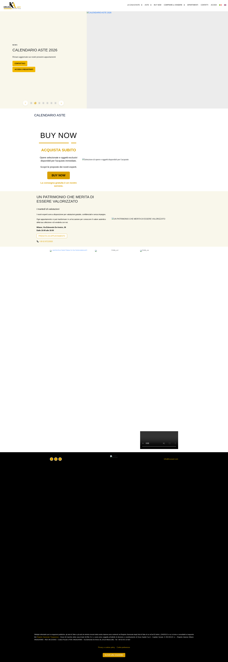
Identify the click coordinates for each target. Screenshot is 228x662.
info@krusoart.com (171, 459)
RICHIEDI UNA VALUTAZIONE (26, 68)
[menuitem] (220, 5)
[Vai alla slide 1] (31, 103)
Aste (147, 5)
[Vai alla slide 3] (39, 103)
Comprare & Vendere (173, 5)
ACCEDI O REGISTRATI (24, 74)
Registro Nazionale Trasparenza (48, 637)
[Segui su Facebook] (51, 459)
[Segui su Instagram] (55, 459)
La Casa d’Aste (133, 5)
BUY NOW (58, 175)
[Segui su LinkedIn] (60, 459)
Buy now (157, 5)
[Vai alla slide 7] (55, 103)
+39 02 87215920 (46, 241)
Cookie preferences (123, 647)
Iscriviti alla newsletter (114, 655)
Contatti (204, 5)
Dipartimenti (192, 5)
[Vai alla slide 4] (43, 103)
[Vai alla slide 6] (51, 103)
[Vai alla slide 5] (47, 103)
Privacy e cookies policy (106, 647)
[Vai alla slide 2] (35, 103)
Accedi (214, 5)
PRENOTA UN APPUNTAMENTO (51, 236)
